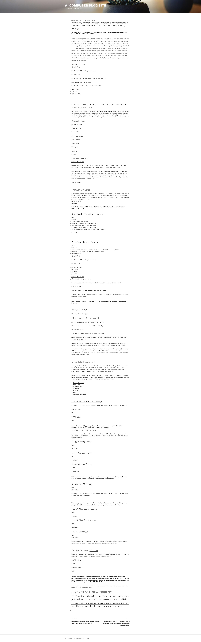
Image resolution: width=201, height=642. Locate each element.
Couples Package (76, 124)
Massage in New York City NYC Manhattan (92, 582)
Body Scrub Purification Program (87, 214)
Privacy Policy (68, 638)
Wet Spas (74, 271)
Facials (73, 154)
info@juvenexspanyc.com (112, 167)
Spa (80, 78)
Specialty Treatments (77, 162)
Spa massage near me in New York (84, 586)
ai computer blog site (85, 5)
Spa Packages (75, 139)
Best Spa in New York (100, 104)
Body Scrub (74, 132)
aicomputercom (89, 20)
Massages (74, 147)
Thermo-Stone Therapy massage (86, 401)
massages (95, 576)
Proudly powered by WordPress (81, 638)
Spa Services (81, 104)
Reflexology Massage (81, 484)
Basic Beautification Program (85, 242)
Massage (94, 550)
